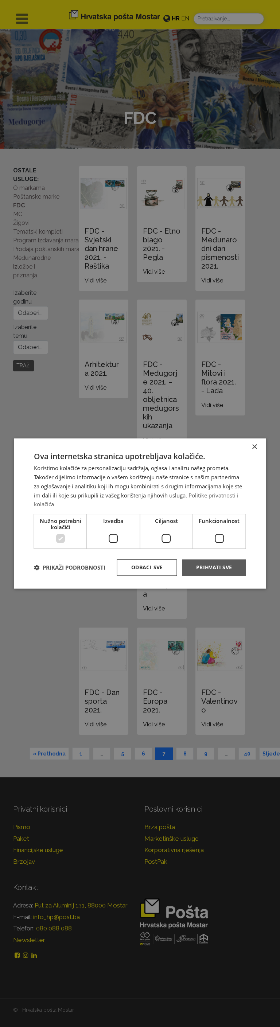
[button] (69, 568)
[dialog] (140, 513)
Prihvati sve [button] (214, 567)
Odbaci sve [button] (147, 567)
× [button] (254, 447)
